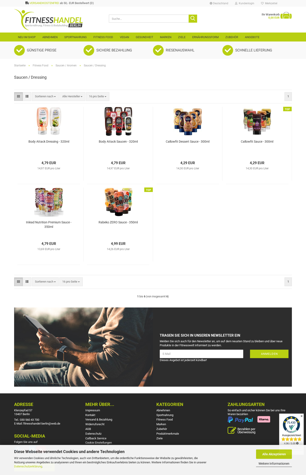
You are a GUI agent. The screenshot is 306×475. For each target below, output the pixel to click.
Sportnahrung (75, 37)
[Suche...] (193, 19)
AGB (88, 429)
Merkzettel (270, 3)
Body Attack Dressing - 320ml (48, 141)
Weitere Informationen (274, 463)
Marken (165, 37)
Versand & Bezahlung (98, 419)
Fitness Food (103, 37)
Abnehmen (50, 37)
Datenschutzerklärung (28, 466)
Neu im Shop (27, 37)
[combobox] (45, 96)
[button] (219, 3)
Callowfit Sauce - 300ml (257, 141)
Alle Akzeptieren (274, 454)
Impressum (92, 410)
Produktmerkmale (167, 433)
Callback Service (95, 438)
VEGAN (124, 37)
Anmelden (269, 353)
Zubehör (231, 37)
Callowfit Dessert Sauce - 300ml (187, 141)
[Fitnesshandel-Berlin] (58, 20)
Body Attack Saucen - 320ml (118, 141)
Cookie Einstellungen (98, 442)
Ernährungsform (205, 37)
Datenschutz (93, 433)
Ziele (181, 37)
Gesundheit (144, 37)
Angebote (252, 37)
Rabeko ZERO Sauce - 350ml (118, 222)
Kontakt (90, 415)
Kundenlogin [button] (245, 3)
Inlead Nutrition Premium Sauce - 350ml (48, 224)
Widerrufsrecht (94, 424)
